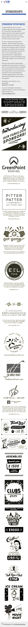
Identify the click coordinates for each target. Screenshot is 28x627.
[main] (14, 12)
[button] (1, 2)
